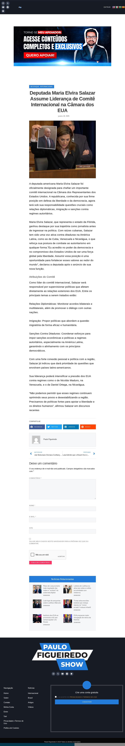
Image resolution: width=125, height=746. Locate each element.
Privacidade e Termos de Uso (13, 722)
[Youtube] (3, 7)
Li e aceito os (77, 697)
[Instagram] (3, 3)
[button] (37, 426)
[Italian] (117, 7)
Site (31, 528)
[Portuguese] (120, 7)
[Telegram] (8, 7)
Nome (32, 505)
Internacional (46, 87)
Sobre (6, 698)
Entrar (107, 7)
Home (6, 693)
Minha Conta (9, 707)
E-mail (32, 517)
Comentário (35, 478)
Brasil (30, 698)
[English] (113, 7)
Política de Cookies (11, 728)
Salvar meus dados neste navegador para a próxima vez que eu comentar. (59, 542)
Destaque (34, 87)
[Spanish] (123, 7)
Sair (5, 716)
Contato (7, 702)
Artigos (31, 702)
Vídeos (31, 707)
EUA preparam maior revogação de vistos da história (82, 617)
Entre (6, 712)
